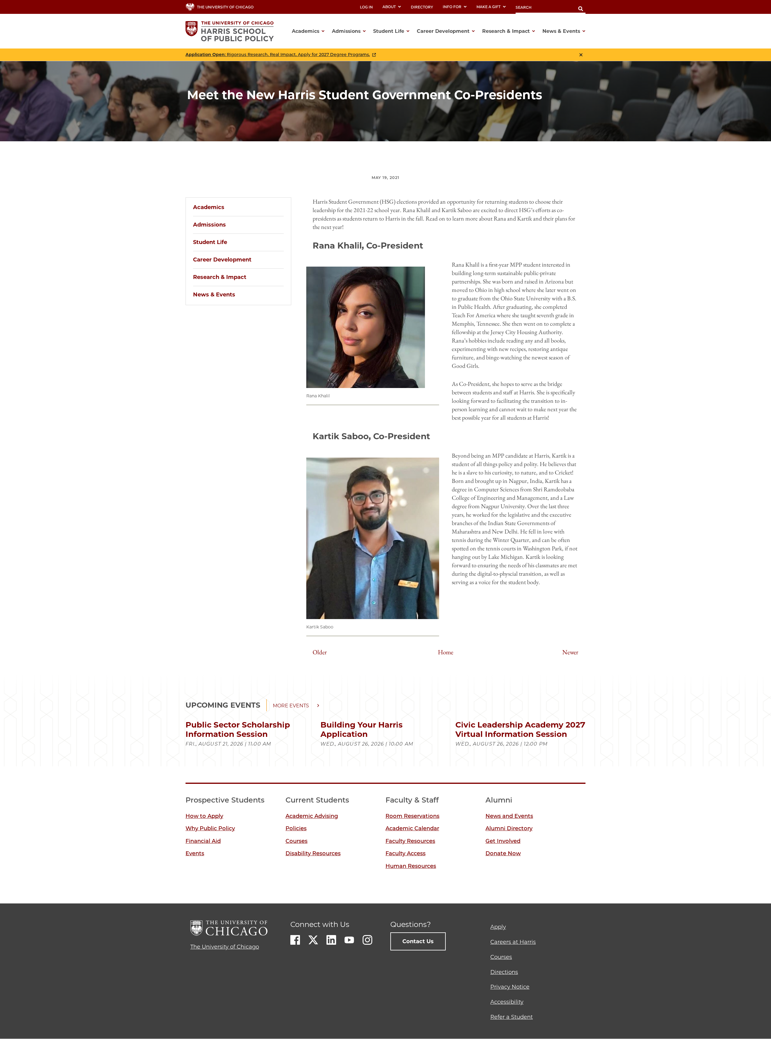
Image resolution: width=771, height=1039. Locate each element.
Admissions (209, 224)
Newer (570, 652)
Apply (498, 927)
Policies (296, 828)
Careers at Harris (513, 942)
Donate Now (503, 853)
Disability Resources (313, 853)
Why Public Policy (210, 828)
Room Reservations (412, 816)
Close (580, 54)
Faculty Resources (410, 841)
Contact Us (418, 941)
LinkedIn (331, 940)
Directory (422, 7)
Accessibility (506, 1002)
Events (195, 853)
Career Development (222, 259)
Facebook (295, 940)
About (389, 7)
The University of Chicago (224, 947)
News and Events (509, 816)
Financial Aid (203, 841)
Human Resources (411, 866)
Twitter (313, 940)
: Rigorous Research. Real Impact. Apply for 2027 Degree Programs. (278, 54)
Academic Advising (312, 816)
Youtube (349, 940)
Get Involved (502, 841)
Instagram (367, 940)
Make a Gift (488, 7)
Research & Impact (219, 277)
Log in (366, 7)
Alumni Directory (508, 828)
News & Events (214, 294)
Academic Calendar (412, 828)
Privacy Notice (509, 987)
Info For (452, 7)
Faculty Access (406, 853)
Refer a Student (511, 1017)
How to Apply (204, 816)
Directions (504, 972)
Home (445, 652)
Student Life (210, 242)
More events (291, 706)
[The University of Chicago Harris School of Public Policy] (231, 31)
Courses (296, 841)
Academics (208, 207)
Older (320, 652)
